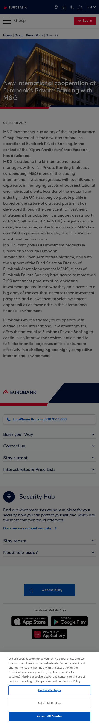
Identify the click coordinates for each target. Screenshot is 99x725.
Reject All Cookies (49, 703)
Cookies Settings (49, 690)
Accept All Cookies (49, 716)
